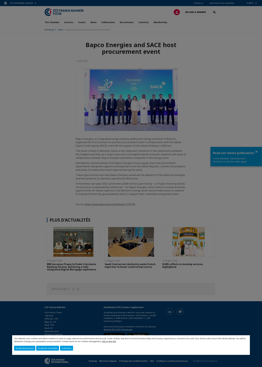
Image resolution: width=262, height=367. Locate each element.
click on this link (109, 341)
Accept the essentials (47, 348)
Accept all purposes (25, 348)
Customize (66, 348)
